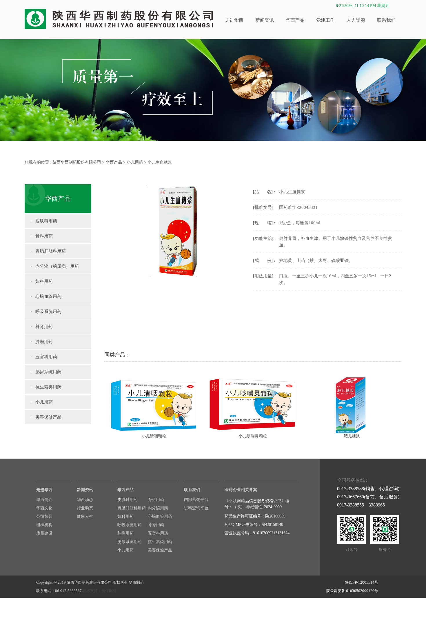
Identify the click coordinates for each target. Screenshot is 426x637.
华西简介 (44, 499)
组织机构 (44, 525)
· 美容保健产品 (45, 417)
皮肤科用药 (127, 499)
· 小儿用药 (41, 402)
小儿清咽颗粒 (154, 436)
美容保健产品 (160, 550)
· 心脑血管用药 (45, 296)
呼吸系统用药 (129, 525)
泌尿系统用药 (129, 542)
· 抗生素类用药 (45, 387)
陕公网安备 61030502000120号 (352, 591)
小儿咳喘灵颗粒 (253, 436)
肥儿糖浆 (352, 436)
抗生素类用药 (160, 542)
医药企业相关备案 (241, 490)
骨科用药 (156, 499)
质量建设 (44, 533)
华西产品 (295, 20)
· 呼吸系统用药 (45, 311)
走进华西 (234, 20)
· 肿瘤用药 (41, 341)
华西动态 (85, 499)
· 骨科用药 (41, 236)
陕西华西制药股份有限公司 (76, 162)
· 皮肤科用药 (43, 221)
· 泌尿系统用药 (45, 372)
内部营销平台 (196, 499)
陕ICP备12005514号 (361, 582)
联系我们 (386, 20)
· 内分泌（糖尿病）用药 (54, 266)
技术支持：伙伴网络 (99, 591)
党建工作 (325, 20)
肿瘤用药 (125, 533)
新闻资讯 (264, 20)
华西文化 (44, 508)
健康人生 (85, 516)
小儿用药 (135, 162)
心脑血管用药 (160, 516)
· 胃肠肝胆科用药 (48, 251)
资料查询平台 (196, 508)
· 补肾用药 (41, 326)
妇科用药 (125, 516)
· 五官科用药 (43, 356)
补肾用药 (156, 525)
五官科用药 (158, 533)
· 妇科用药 (41, 281)
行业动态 (85, 508)
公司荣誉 (44, 516)
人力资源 (356, 20)
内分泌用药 (158, 508)
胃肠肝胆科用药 (131, 508)
